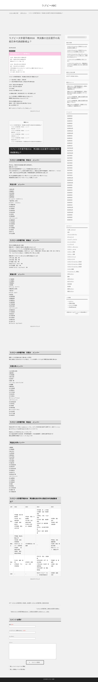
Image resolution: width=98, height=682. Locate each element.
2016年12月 (70, 177)
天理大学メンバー (15, 136)
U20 (68, 232)
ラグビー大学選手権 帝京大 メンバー (20, 126)
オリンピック (70, 237)
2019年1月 (69, 125)
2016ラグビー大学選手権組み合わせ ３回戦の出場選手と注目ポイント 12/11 (30, 611)
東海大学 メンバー (15, 132)
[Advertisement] (49, 24)
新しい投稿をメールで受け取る (17, 669)
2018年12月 (70, 128)
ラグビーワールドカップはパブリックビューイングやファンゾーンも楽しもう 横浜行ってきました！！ (77, 56)
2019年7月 (69, 120)
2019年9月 (69, 118)
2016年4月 (69, 197)
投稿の (72, 303)
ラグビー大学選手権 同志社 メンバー (20, 137)
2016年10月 (70, 182)
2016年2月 (69, 202)
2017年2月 (69, 172)
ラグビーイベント (71, 256)
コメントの (73, 305)
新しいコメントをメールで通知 (17, 666)
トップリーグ (70, 244)
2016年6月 (69, 192)
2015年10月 (70, 212)
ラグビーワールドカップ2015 (74, 261)
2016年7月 (69, 190)
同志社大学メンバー (15, 139)
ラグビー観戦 (70, 269)
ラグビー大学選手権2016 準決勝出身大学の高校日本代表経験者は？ (26, 141)
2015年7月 (69, 219)
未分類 (69, 286)
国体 (68, 276)
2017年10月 (70, 153)
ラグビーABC (49, 5)
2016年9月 (69, 185)
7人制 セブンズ (71, 229)
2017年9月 (69, 155)
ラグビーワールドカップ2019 (74, 264)
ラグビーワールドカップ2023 (74, 266)
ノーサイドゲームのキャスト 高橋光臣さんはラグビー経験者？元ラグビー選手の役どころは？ (77, 65)
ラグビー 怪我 (71, 251)
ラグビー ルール (71, 249)
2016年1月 (69, 204)
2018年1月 (69, 145)
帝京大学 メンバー (15, 128)
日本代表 (69, 284)
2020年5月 (69, 116)
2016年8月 (69, 187)
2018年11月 (70, 130)
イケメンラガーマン (72, 234)
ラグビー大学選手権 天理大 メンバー (20, 134)
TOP (13, 13)
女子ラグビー (70, 281)
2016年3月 (69, 200)
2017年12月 (70, 148)
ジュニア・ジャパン (72, 239)
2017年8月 (69, 158)
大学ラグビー (12, 50)
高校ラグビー (70, 291)
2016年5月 (69, 195)
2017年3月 (69, 170)
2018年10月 (70, 133)
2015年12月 (70, 207)
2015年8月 (69, 217)
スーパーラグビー (71, 241)
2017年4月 (69, 167)
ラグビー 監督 (71, 254)
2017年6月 (69, 162)
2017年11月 (70, 150)
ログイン (71, 301)
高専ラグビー (70, 288)
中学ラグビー (70, 274)
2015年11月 (70, 209)
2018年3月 (69, 140)
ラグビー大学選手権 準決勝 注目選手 (21, 603)
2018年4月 (69, 138)
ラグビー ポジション (72, 246)
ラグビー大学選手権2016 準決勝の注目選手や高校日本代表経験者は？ (26, 125)
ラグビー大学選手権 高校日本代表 (40, 603)
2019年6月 (69, 123)
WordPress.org (72, 307)
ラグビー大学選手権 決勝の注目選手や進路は (48, 608)
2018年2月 (69, 143)
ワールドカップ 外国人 (73, 271)
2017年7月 (69, 160)
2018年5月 (69, 135)
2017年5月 (69, 165)
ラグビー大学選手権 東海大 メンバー (20, 130)
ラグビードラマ (71, 259)
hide (27, 122)
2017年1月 (69, 175)
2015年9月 (69, 214)
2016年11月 (70, 180)
